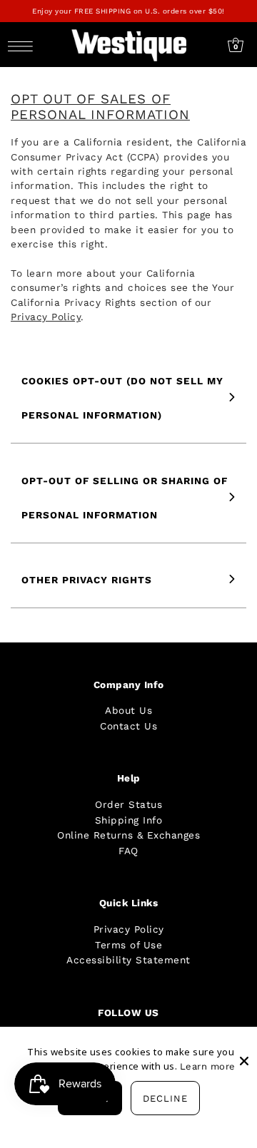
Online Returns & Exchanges (128, 835)
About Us (128, 710)
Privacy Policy (129, 929)
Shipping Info (129, 820)
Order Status (128, 804)
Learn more (208, 1066)
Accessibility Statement (128, 959)
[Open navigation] (24, 45)
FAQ (128, 850)
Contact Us (128, 726)
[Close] (244, 1049)
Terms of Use (128, 944)
